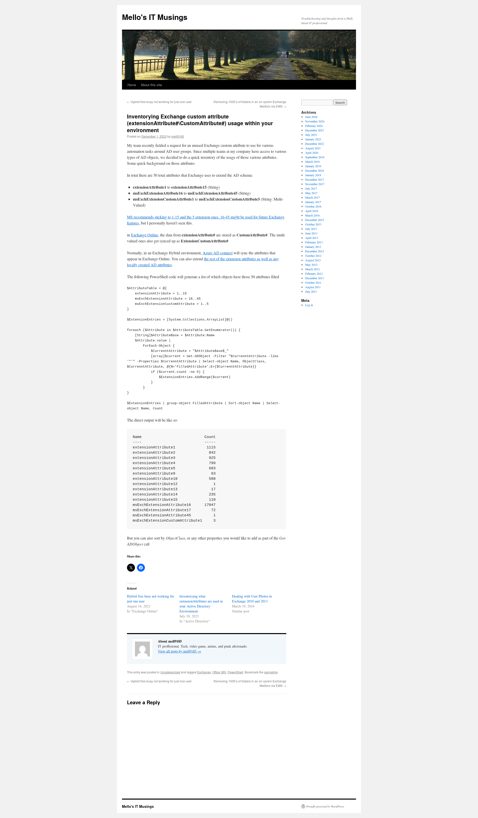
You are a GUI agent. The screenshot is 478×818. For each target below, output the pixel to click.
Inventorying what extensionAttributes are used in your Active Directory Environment (201, 603)
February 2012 (314, 273)
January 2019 (313, 166)
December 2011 (314, 278)
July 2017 (311, 188)
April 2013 (311, 238)
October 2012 (313, 256)
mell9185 (177, 136)
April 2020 (311, 153)
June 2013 (311, 233)
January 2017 (313, 202)
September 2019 (314, 157)
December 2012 (314, 251)
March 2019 (312, 162)
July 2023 (311, 135)
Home (131, 84)
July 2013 (311, 229)
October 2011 (313, 282)
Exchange (204, 672)
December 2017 (314, 179)
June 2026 (311, 117)
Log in (309, 305)
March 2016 (312, 215)
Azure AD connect (218, 252)
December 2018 (314, 170)
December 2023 (314, 130)
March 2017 (312, 197)
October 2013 (313, 224)
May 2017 (311, 193)
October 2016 (313, 206)
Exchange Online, (145, 234)
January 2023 (313, 139)
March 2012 (312, 269)
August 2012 (313, 260)
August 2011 (313, 287)
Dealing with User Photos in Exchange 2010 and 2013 (252, 598)
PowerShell (235, 672)
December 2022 (314, 144)
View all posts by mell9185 (179, 651)
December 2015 (314, 220)
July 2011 (311, 291)
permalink (271, 672)
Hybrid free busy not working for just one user (159, 102)
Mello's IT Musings (154, 16)
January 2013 (313, 247)
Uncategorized (170, 672)
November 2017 (314, 184)
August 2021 (313, 148)
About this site (151, 84)
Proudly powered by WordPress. (325, 806)
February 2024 (314, 126)
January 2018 (313, 175)
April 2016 (311, 211)
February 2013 (314, 242)
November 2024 (314, 121)
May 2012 (311, 265)
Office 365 (219, 672)
